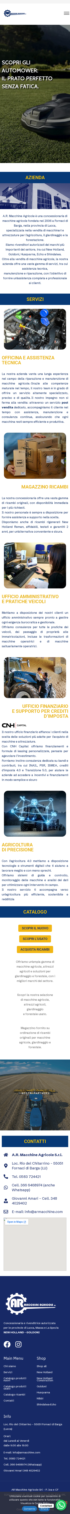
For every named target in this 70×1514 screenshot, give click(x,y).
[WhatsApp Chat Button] (61, 1505)
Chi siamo (10, 1366)
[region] (35, 94)
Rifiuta (44, 1508)
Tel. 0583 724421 (14, 1458)
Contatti (9, 1401)
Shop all (42, 1366)
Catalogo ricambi (14, 1395)
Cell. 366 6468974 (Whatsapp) (23, 1465)
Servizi (8, 1372)
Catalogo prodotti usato (15, 1387)
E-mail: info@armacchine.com (22, 1452)
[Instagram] (18, 1344)
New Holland (44, 1372)
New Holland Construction (45, 1379)
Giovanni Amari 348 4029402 (22, 1471)
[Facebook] (7, 1344)
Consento (29, 1508)
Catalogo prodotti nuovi (15, 1379)
